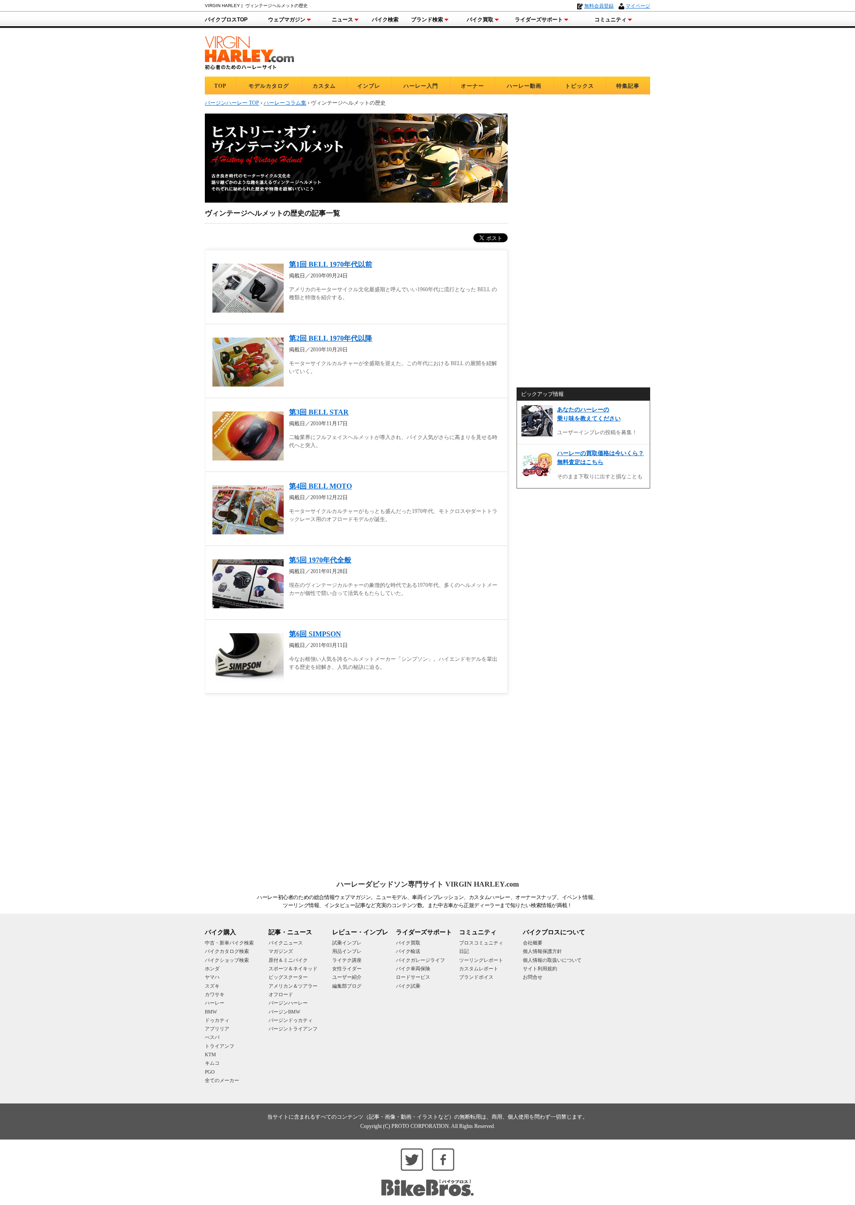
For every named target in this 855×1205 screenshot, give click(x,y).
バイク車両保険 (413, 968)
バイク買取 (480, 19)
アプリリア (217, 1028)
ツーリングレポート (481, 960)
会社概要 (532, 942)
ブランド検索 (427, 19)
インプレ (368, 86)
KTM (210, 1054)
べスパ (212, 1037)
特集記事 (627, 86)
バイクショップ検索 (227, 960)
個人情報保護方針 (542, 951)
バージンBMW (284, 1011)
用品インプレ (347, 951)
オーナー (472, 86)
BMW (211, 1011)
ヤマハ (212, 977)
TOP (220, 86)
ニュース (342, 19)
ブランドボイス (476, 977)
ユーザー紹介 (347, 977)
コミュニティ (610, 19)
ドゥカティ (217, 1020)
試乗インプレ (347, 942)
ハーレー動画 (524, 86)
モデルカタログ (268, 86)
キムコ (212, 1063)
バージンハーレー (288, 1003)
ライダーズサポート (539, 19)
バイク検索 (385, 19)
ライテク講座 (347, 960)
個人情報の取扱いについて (552, 960)
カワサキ (214, 994)
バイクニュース (286, 942)
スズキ (212, 986)
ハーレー (214, 1003)
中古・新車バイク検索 (229, 942)
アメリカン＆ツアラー (293, 986)
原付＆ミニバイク (288, 960)
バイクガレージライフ (420, 960)
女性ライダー (347, 968)
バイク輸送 (408, 951)
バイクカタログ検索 (227, 951)
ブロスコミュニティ (481, 942)
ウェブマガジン (286, 19)
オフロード (281, 994)
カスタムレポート (478, 968)
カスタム (324, 86)
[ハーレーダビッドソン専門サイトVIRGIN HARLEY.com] (249, 51)
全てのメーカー (222, 1080)
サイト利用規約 (540, 968)
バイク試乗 (408, 986)
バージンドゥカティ (291, 1020)
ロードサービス (413, 977)
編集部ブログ (347, 986)
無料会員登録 (599, 5)
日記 (464, 951)
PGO (210, 1072)
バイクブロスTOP (226, 19)
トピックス (579, 86)
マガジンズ (281, 951)
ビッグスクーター (288, 977)
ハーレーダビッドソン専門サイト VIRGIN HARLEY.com (428, 884)
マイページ (638, 5)
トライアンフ (219, 1046)
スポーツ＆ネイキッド (293, 968)
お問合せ (532, 977)
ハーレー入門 (420, 86)
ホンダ (212, 968)
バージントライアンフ (293, 1028)
